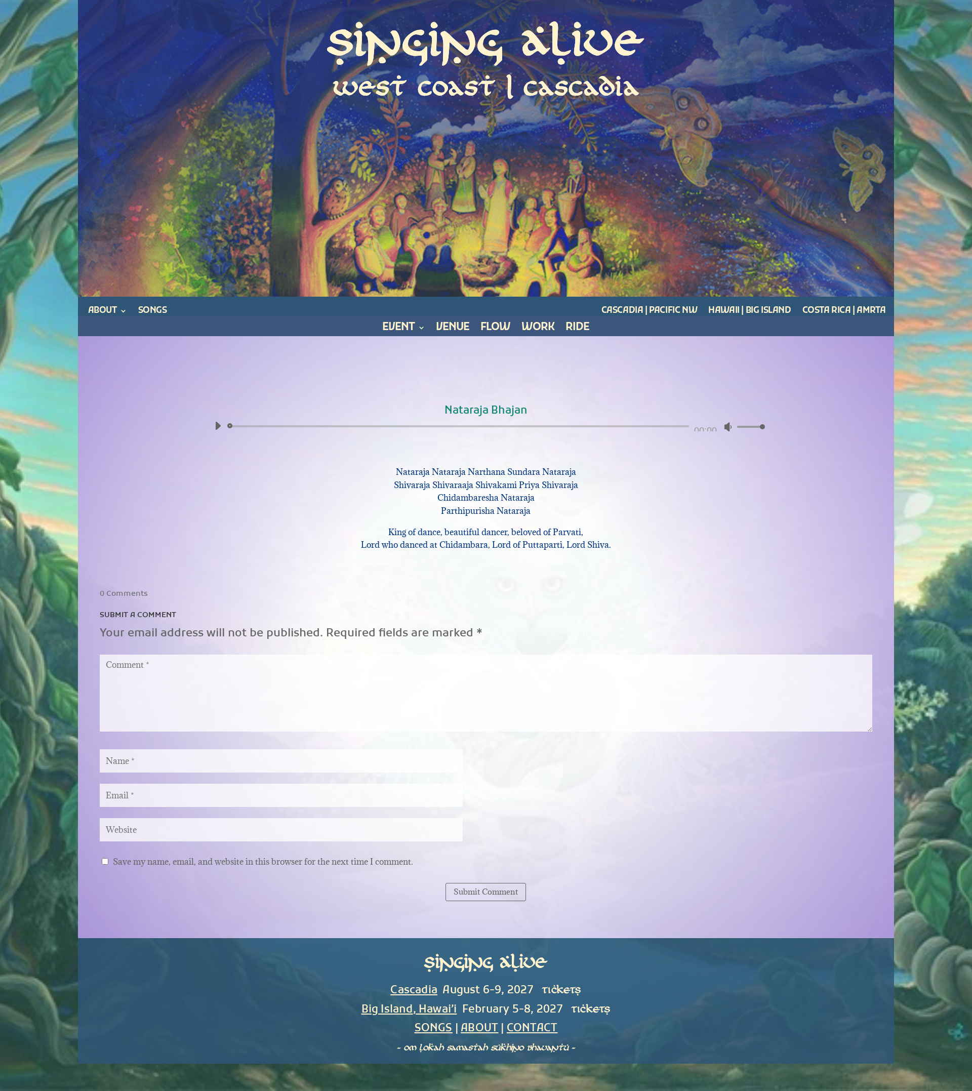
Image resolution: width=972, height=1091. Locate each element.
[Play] (218, 426)
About (102, 310)
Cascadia (413, 990)
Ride (577, 330)
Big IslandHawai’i (409, 1010)
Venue (452, 330)
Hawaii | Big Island (749, 310)
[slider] (748, 426)
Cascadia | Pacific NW (649, 310)
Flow (495, 330)
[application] (486, 426)
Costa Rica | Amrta (844, 310)
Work (537, 330)
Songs (152, 310)
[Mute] (728, 426)
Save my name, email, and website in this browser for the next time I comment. (263, 861)
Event (398, 330)
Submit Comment (486, 891)
